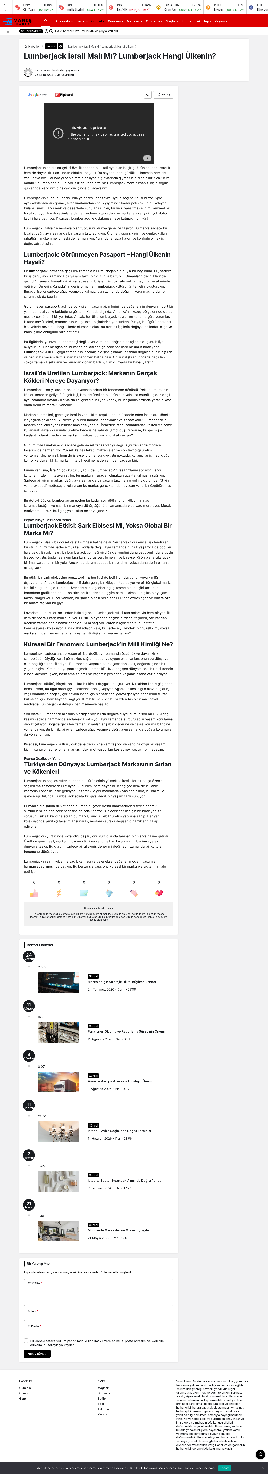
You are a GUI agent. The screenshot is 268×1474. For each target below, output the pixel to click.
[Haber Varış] (17, 21)
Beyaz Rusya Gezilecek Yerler (47, 520)
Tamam (224, 1467)
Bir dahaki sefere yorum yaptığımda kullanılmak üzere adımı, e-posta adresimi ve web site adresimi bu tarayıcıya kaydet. (97, 1343)
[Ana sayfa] (45, 21)
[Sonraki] (5, 10)
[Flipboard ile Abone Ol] (64, 94)
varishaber (43, 70)
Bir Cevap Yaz (38, 1264)
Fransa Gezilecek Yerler (43, 759)
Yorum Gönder (37, 1353)
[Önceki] (5, 3)
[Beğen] (148, 95)
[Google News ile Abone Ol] (37, 94)
